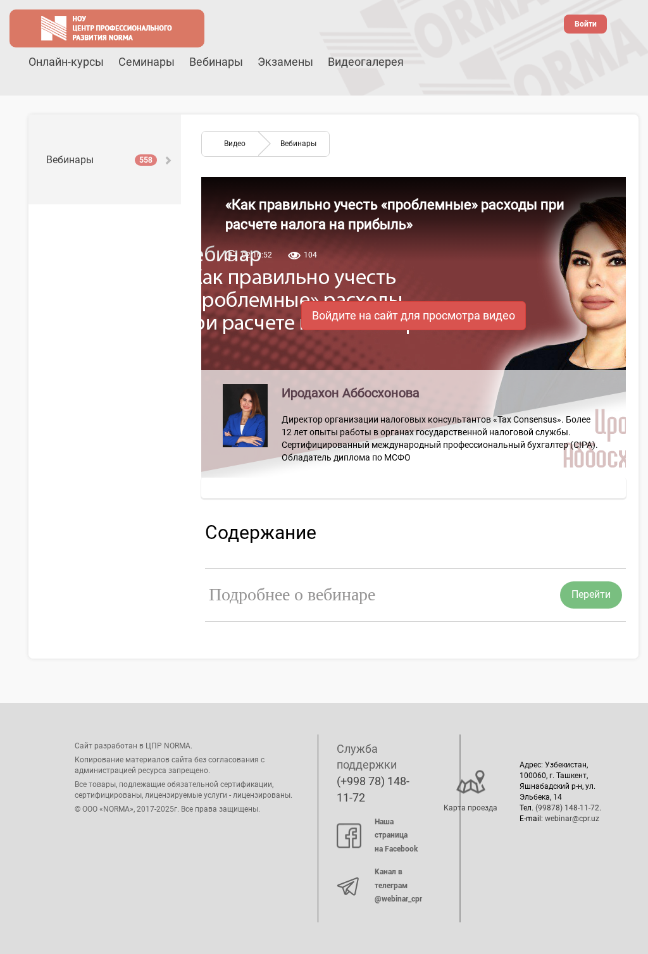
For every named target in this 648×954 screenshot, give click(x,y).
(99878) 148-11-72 (567, 807)
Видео (235, 143)
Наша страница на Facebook (396, 835)
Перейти (591, 594)
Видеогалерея (366, 61)
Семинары (146, 61)
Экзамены (285, 61)
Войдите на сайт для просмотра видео (413, 315)
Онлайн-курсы (66, 61)
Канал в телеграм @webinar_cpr (398, 885)
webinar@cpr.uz (572, 818)
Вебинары (216, 61)
